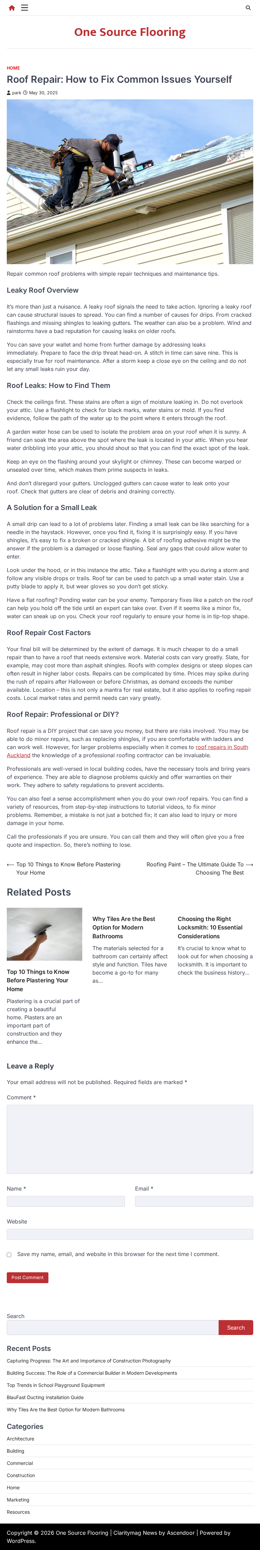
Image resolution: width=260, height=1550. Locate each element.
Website (17, 1221)
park (16, 92)
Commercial (20, 1463)
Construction (21, 1475)
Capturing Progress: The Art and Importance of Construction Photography (89, 1360)
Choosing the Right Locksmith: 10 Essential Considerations (210, 927)
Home (13, 68)
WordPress (21, 1540)
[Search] (248, 8)
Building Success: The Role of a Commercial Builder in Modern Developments (92, 1373)
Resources (18, 1512)
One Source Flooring (130, 32)
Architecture (20, 1438)
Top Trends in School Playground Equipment (56, 1385)
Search (15, 1316)
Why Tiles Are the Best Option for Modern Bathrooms (123, 927)
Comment (21, 1097)
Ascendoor (181, 1532)
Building (15, 1451)
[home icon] (12, 8)
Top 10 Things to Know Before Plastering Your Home (38, 980)
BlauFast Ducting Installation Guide (45, 1397)
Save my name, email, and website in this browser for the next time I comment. (118, 1254)
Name (16, 1188)
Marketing (18, 1500)
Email (144, 1188)
